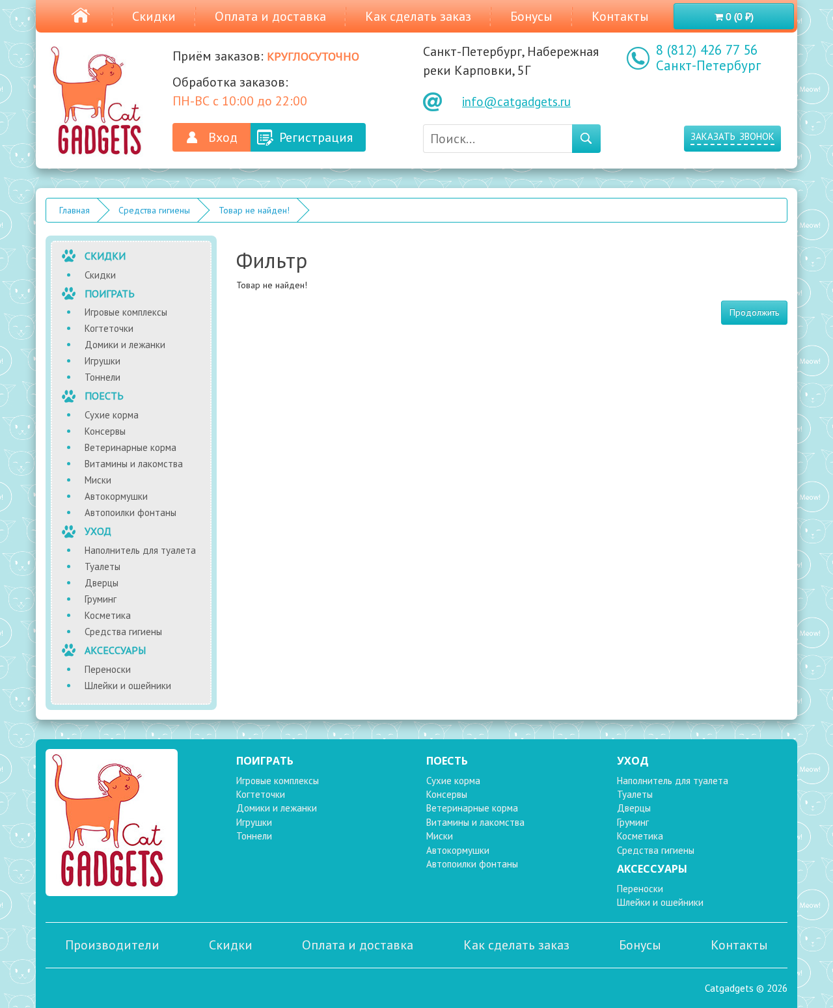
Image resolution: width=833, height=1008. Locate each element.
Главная (74, 210)
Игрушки (102, 361)
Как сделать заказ (418, 16)
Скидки (154, 16)
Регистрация (316, 137)
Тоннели (102, 377)
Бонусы (531, 16)
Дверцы (101, 583)
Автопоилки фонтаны (130, 512)
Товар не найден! (254, 210)
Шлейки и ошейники (128, 685)
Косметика (108, 615)
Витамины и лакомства (134, 463)
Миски (98, 480)
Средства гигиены (154, 210)
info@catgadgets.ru (516, 101)
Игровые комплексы (126, 312)
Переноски (108, 669)
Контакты (620, 16)
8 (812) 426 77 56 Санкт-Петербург (708, 58)
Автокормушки (116, 496)
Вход (223, 137)
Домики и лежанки (125, 344)
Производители (112, 944)
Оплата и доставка (270, 16)
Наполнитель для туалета (140, 550)
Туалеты (102, 566)
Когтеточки (109, 328)
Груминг (100, 599)
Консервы (105, 431)
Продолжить (754, 312)
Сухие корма (112, 415)
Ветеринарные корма (130, 447)
